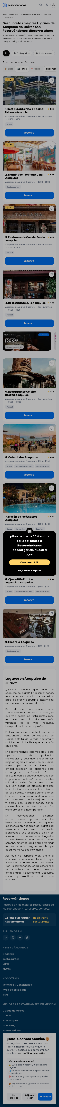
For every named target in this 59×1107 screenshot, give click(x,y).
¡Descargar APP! (29, 562)
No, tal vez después (29, 570)
